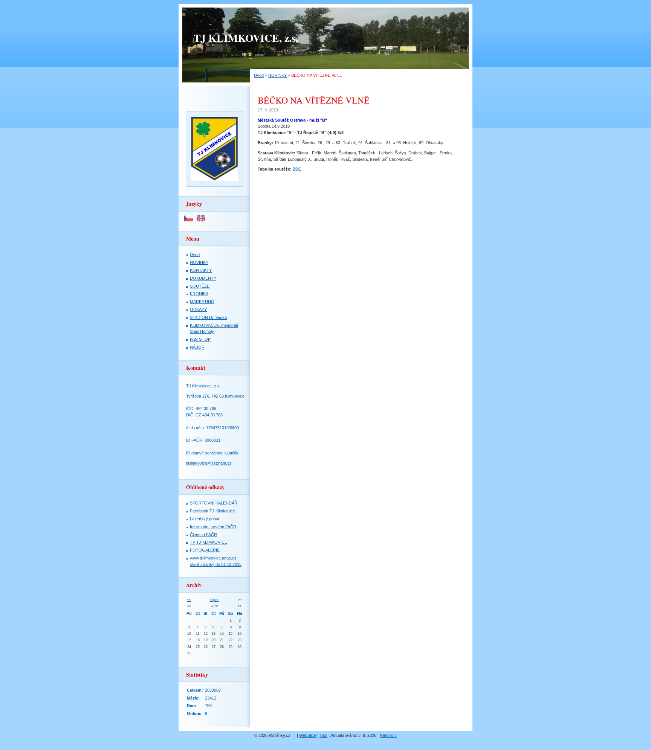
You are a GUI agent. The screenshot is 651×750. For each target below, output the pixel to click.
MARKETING (202, 301)
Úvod (259, 75)
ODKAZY (198, 309)
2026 (214, 606)
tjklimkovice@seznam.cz (209, 463)
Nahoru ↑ (388, 735)
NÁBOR (197, 347)
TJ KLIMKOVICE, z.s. (246, 38)
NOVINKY (277, 75)
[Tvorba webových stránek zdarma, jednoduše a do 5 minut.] (294, 736)
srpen (214, 600)
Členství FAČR (203, 534)
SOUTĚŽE (199, 286)
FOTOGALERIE (205, 550)
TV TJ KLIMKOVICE (208, 542)
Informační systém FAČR (213, 526)
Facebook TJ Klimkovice (212, 511)
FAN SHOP (200, 339)
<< (189, 600)
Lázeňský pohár (205, 519)
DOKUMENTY (203, 278)
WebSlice (307, 735)
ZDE (296, 169)
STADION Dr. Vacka (208, 317)
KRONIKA (199, 293)
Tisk (323, 735)
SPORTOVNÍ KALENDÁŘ (213, 503)
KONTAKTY (201, 270)
